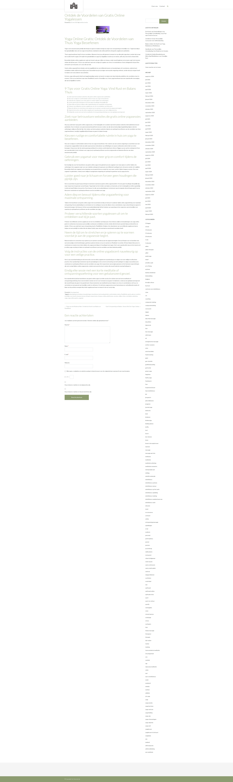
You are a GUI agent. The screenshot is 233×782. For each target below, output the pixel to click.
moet (146, 509)
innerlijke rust (68, 296)
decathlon (148, 322)
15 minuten (148, 233)
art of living (148, 266)
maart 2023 (148, 211)
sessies (116, 296)
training (147, 647)
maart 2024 (148, 171)
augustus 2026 (149, 76)
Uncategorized (74, 292)
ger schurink (148, 361)
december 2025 (149, 102)
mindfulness (148, 479)
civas (146, 292)
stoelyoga (148, 617)
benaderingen (87, 294)
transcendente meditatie (152, 650)
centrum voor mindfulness (152, 289)
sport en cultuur (150, 601)
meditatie (148, 460)
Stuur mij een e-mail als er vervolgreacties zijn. (77, 385)
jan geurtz (148, 397)
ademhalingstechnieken (76, 294)
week (146, 680)
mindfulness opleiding (151, 492)
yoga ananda (148, 703)
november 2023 (149, 184)
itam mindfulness (150, 391)
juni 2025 (148, 122)
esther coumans (150, 345)
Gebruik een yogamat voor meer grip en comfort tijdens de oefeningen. (88, 100)
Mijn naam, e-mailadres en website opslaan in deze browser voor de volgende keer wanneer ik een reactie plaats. (98, 371)
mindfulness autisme (151, 483)
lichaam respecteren (91, 296)
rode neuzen (148, 561)
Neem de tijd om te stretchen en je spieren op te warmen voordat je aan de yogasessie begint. (95, 108)
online (104, 296)
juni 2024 (148, 161)
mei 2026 (148, 86)
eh (146, 338)
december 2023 (149, 181)
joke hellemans (149, 400)
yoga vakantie (149, 722)
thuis (124, 296)
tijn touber (148, 640)
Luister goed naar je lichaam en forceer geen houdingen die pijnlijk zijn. (88, 102)
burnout (147, 285)
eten (146, 348)
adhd (146, 253)
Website (67, 362)
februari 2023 (149, 214)
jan (146, 394)
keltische (148, 410)
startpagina (148, 607)
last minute (148, 437)
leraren (79, 296)
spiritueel (148, 588)
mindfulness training (151, 496)
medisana (148, 456)
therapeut (148, 634)
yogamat (80, 298)
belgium (147, 279)
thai (146, 627)
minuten (147, 506)
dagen (147, 312)
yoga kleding (148, 712)
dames (147, 315)
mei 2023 (148, 204)
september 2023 (150, 191)
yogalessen (148, 729)
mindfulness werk (150, 502)
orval (146, 529)
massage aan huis (150, 453)
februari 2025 (149, 135)
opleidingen (148, 525)
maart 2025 (148, 132)
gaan (146, 358)
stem (146, 611)
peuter (147, 542)
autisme (147, 269)
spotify (147, 604)
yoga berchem (149, 706)
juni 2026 (148, 83)
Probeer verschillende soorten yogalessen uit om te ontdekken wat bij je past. (90, 106)
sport (146, 598)
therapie (147, 637)
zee (146, 739)
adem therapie (149, 249)
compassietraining (150, 305)
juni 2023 (148, 201)
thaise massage (149, 630)
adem (146, 246)
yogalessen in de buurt (151, 732)
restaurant (148, 555)
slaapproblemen (149, 575)
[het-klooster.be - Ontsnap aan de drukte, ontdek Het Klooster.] (74, 6)
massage (147, 450)
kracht (75, 296)
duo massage (149, 331)
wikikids (147, 693)
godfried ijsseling (150, 364)
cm (146, 295)
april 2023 (148, 207)
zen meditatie (149, 752)
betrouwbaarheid (103, 294)
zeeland (147, 742)
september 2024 (150, 152)
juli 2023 (147, 198)
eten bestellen (149, 351)
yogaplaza (148, 735)
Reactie (67, 325)
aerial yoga (148, 256)
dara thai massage (150, 318)
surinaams (148, 624)
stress (147, 621)
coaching (147, 299)
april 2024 (148, 168)
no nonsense (149, 512)
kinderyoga (148, 420)
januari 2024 (148, 178)
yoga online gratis (73, 298)
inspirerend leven (150, 387)
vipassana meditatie (151, 666)
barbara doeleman (150, 272)
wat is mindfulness (150, 676)
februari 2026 (149, 96)
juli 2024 (147, 158)
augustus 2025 (149, 116)
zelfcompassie (149, 745)
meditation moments (151, 466)
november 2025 (149, 106)
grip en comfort (136, 294)
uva (146, 657)
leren (146, 440)
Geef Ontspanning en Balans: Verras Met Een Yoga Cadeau (123, 306)
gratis (129, 294)
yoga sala (148, 716)
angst (147, 259)
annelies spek (149, 262)
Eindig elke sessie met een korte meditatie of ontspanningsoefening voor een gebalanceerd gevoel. (96, 112)
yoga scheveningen (150, 719)
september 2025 (150, 112)
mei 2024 (148, 165)
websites (135, 296)
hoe (146, 384)
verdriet (147, 660)
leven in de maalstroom (151, 443)
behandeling (148, 276)
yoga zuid (148, 726)
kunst (147, 433)
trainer (147, 644)
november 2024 (149, 145)
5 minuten (148, 243)
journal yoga (148, 407)
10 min (147, 226)
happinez (147, 374)
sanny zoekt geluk (150, 568)
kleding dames (149, 423)
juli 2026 (147, 79)
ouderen (147, 532)
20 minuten (148, 236)
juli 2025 (147, 119)
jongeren (147, 404)
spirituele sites (149, 594)
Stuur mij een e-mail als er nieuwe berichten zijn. (78, 392)
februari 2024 (149, 175)
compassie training (150, 302)
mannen (147, 446)
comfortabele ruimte (115, 294)
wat (146, 673)
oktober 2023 (149, 188)
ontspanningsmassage (151, 522)
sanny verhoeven (150, 565)
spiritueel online (149, 591)
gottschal (148, 368)
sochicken (148, 578)
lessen (83, 296)
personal (147, 535)
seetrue (147, 571)
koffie (147, 427)
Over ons (155, 6)
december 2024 (149, 142)
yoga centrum (149, 709)
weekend (148, 683)
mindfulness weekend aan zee (153, 499)
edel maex (148, 335)
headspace (148, 381)
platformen (110, 296)
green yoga (148, 371)
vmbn (146, 670)
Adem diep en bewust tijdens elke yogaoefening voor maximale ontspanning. (90, 104)
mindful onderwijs (150, 476)
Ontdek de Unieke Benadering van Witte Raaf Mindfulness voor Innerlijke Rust (156, 56)
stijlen (120, 296)
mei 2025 (148, 125)
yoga (66, 298)
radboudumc (148, 552)
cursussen (148, 308)
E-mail (67, 354)
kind (146, 414)
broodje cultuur (149, 282)
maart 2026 (148, 93)
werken (147, 689)
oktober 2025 (149, 109)
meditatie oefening (150, 463)
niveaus (100, 296)
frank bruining (149, 354)
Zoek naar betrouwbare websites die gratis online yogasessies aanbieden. (89, 96)
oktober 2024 (149, 148)
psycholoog (148, 548)
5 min (146, 240)
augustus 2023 (149, 194)
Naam (67, 346)
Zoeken (163, 21)
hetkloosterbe (84, 22)
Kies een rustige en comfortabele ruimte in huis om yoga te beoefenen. (88, 98)
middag (147, 473)
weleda (147, 686)
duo (146, 328)
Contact (162, 6)
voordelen (129, 296)
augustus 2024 (149, 155)
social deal (148, 581)
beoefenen (95, 294)
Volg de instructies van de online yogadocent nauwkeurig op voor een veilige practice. (92, 110)
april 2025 (148, 129)
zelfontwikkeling (150, 749)
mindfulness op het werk (152, 489)
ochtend (147, 515)
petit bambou (149, 538)
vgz (146, 663)
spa (146, 584)
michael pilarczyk (150, 469)
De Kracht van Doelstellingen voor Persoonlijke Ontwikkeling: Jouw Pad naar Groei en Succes (155, 33)
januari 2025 (148, 139)
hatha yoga (148, 377)
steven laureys (149, 614)
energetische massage (151, 341)
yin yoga (147, 696)
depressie (148, 325)
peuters (147, 545)
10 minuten (148, 230)
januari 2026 (148, 99)
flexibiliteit (124, 294)
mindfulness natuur (150, 486)
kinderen (147, 417)
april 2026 (148, 89)
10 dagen (148, 223)
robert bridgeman (150, 558)
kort (146, 430)
